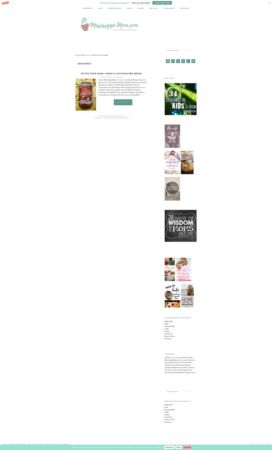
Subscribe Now (162, 3)
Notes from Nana (113, 116)
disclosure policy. (187, 357)
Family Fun (169, 334)
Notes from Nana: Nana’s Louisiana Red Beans (111, 73)
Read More (123, 102)
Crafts (167, 329)
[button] (136, 3)
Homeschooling (170, 326)
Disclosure (168, 339)
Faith (166, 324)
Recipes (122, 116)
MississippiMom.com (143, 25)
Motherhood (169, 321)
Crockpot (107, 118)
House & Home (170, 336)
